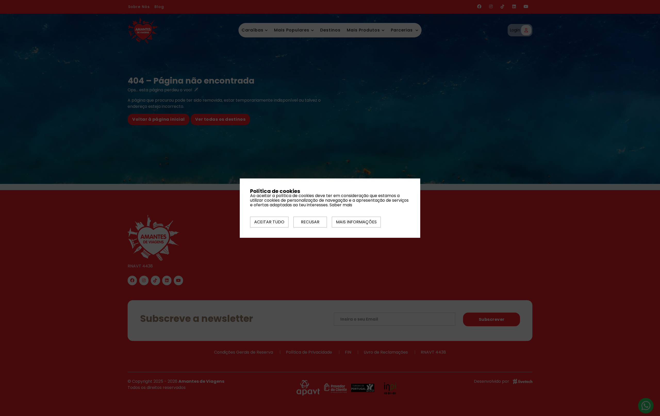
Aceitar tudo (269, 222)
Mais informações (356, 222)
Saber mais (340, 205)
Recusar (310, 222)
